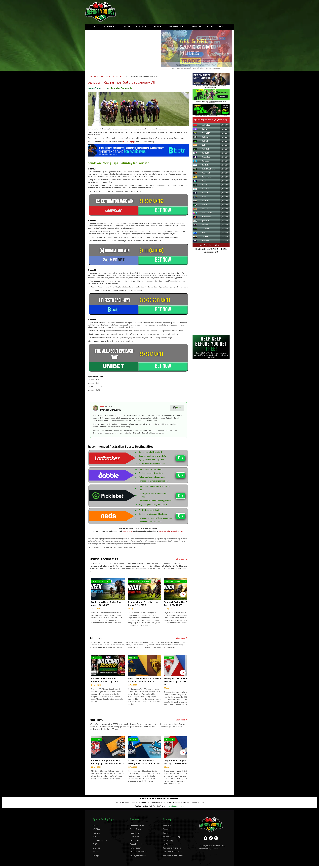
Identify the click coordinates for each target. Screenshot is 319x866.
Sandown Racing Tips (116, 76)
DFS (209, 26)
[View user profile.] (95, 410)
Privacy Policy (168, 840)
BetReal (205, 141)
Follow (178, 407)
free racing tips (129, 141)
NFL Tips (96, 851)
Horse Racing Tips (100, 76)
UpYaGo (204, 197)
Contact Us (167, 829)
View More (180, 559)
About (222, 26)
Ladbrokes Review (137, 825)
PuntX (204, 181)
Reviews (140, 26)
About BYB (167, 825)
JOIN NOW (224, 125)
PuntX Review (135, 847)
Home (90, 76)
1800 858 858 (127, 531)
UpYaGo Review (136, 836)
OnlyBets (205, 165)
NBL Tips (96, 832)
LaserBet (205, 228)
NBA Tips (96, 836)
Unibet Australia (208, 169)
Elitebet (205, 236)
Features (194, 26)
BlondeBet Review (137, 844)
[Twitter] (211, 838)
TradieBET (206, 133)
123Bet (204, 205)
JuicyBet (205, 209)
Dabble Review (136, 829)
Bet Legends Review (138, 855)
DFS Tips (96, 847)
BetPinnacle (206, 217)
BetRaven (205, 137)
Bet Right (205, 153)
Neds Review (135, 832)
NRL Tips (96, 829)
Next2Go (205, 224)
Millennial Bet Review (138, 851)
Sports (124, 26)
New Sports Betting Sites (172, 851)
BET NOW (163, 210)
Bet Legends (206, 177)
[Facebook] (205, 838)
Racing (156, 26)
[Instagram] (216, 838)
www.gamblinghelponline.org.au (172, 531)
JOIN (180, 458)
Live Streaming (168, 844)
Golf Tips (96, 844)
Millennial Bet (207, 213)
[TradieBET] (211, 87)
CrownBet (205, 193)
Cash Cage (206, 185)
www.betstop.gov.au (175, 806)
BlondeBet (206, 157)
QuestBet (205, 220)
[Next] (183, 594)
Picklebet (205, 149)
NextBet (205, 201)
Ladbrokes (206, 125)
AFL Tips (96, 825)
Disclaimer (167, 832)
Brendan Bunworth (121, 88)
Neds (204, 145)
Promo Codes (175, 26)
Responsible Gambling (171, 836)
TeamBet (205, 189)
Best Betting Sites (103, 26)
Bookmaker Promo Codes (173, 855)
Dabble (204, 129)
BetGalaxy (205, 240)
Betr (203, 232)
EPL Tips (96, 855)
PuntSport (206, 173)
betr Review (134, 840)
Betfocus (205, 161)
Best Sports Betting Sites (173, 847)
